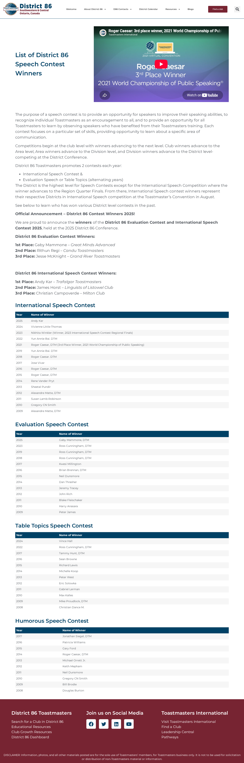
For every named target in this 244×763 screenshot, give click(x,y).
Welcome (71, 9)
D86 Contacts (120, 9)
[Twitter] (103, 724)
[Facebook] (91, 724)
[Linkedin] (116, 724)
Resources (171, 9)
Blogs (191, 9)
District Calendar (148, 9)
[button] (237, 9)
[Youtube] (129, 724)
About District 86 (93, 9)
